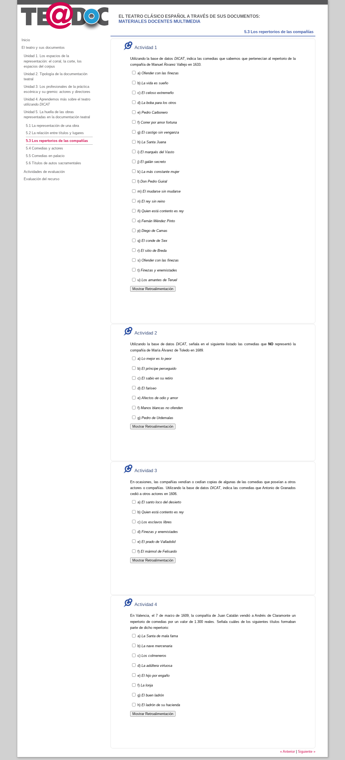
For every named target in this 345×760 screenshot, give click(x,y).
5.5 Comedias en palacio (45, 156)
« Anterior (287, 751)
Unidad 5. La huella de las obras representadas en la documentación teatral (57, 114)
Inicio (26, 40)
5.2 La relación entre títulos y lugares (55, 133)
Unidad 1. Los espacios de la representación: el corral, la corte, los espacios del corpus (53, 61)
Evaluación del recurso (41, 179)
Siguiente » (306, 751)
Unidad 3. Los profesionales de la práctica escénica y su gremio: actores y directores (57, 89)
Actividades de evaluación (44, 172)
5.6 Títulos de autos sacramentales (53, 163)
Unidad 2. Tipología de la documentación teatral (55, 76)
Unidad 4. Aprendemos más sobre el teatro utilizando (57, 102)
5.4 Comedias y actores (44, 148)
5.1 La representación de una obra (52, 126)
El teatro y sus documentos (43, 48)
